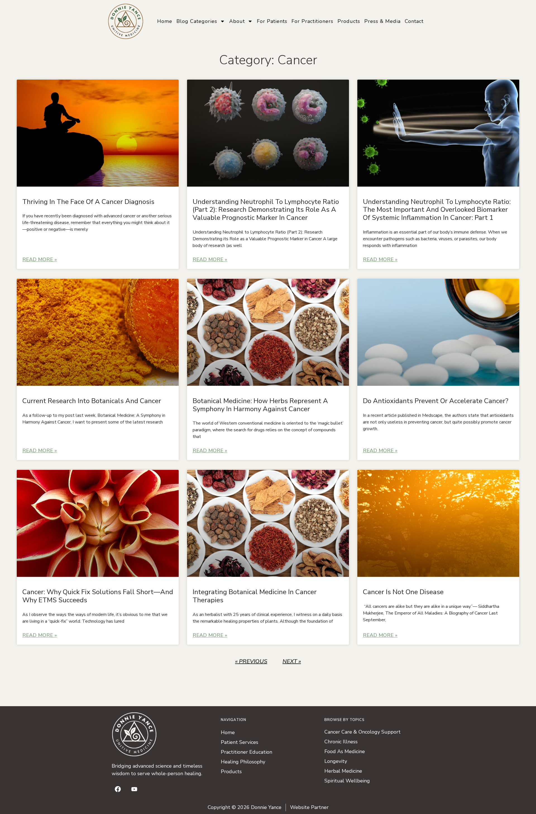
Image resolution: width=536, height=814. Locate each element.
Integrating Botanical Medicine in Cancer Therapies (255, 595)
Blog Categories (196, 21)
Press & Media (382, 21)
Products (349, 21)
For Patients (272, 21)
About (237, 21)
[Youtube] (134, 789)
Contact (414, 21)
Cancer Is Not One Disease (403, 591)
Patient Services (239, 742)
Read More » (39, 259)
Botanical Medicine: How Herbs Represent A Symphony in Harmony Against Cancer (260, 404)
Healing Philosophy (243, 761)
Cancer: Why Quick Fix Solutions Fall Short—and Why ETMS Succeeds (97, 595)
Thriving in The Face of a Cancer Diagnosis (88, 201)
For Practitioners (312, 21)
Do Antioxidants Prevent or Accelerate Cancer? (435, 400)
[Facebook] (118, 789)
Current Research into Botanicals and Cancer (91, 400)
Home (164, 21)
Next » (292, 661)
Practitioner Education (246, 752)
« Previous (251, 661)
